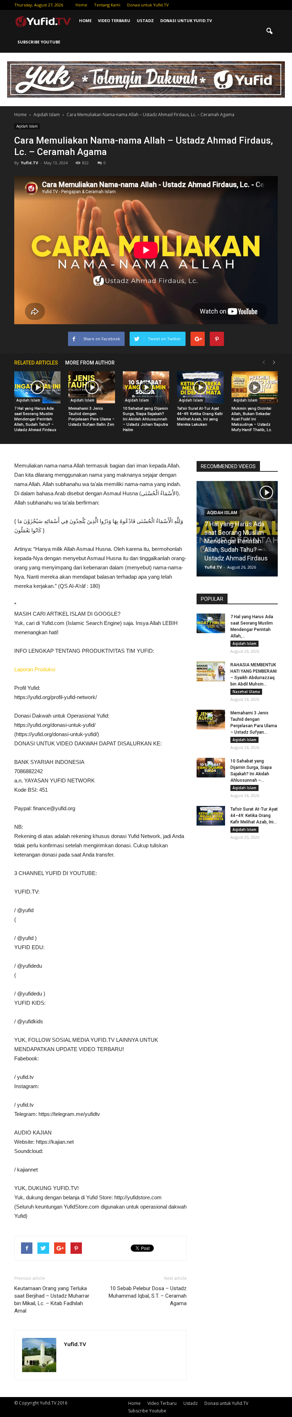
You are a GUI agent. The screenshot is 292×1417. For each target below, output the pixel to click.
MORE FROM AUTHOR (90, 363)
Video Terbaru (114, 20)
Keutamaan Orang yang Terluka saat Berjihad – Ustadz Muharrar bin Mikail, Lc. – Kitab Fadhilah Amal (51, 1299)
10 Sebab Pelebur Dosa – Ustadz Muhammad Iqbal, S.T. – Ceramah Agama (148, 1296)
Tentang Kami (107, 4)
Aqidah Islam (27, 126)
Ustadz (145, 20)
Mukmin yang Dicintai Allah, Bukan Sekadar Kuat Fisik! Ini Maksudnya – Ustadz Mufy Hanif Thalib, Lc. (251, 419)
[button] (269, 31)
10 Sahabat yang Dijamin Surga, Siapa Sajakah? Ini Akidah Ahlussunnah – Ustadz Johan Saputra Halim (145, 419)
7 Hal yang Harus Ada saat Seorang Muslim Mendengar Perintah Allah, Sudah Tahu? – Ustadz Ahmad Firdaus (35, 419)
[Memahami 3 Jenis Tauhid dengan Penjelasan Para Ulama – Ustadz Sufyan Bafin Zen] (91, 387)
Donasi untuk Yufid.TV (148, 4)
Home (81, 4)
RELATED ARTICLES (36, 363)
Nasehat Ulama (246, 691)
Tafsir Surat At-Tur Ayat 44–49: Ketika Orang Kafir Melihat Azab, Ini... (254, 815)
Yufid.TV (29, 162)
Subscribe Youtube (38, 42)
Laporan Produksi (34, 669)
